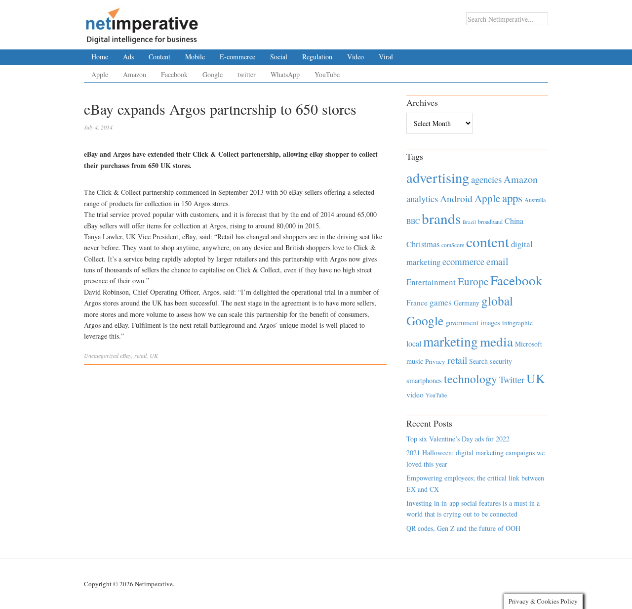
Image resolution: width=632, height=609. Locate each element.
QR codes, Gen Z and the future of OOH (463, 528)
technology (470, 379)
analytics (422, 198)
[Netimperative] (142, 22)
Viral (386, 56)
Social (278, 56)
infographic (517, 322)
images (490, 322)
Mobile (195, 56)
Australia (535, 200)
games (441, 302)
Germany (466, 302)
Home (99, 56)
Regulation (317, 56)
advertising (437, 177)
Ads (128, 56)
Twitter (511, 380)
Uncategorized (101, 355)
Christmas (422, 244)
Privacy (435, 361)
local (413, 343)
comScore (452, 245)
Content (159, 56)
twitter (246, 74)
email (497, 261)
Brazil (469, 221)
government (461, 322)
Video (355, 56)
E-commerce (237, 56)
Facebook (174, 74)
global (497, 300)
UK (154, 355)
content (487, 241)
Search (478, 361)
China (514, 221)
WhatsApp (285, 74)
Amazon (134, 74)
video (415, 394)
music (414, 361)
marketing (450, 341)
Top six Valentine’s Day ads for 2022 (458, 438)
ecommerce (463, 261)
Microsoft (528, 343)
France (417, 302)
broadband (490, 221)
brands (441, 218)
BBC (413, 221)
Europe (473, 281)
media (496, 341)
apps (512, 197)
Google (212, 74)
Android (456, 198)
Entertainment (431, 282)
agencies (486, 179)
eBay (125, 355)
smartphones (424, 380)
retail (140, 355)
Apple (99, 74)
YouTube (327, 74)
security (501, 361)
